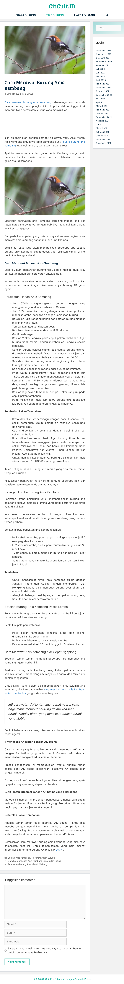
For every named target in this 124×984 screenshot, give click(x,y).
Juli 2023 (100, 69)
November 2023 (103, 54)
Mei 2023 (100, 76)
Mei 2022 (100, 98)
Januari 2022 (102, 113)
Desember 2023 (103, 50)
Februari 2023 (102, 84)
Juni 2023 (100, 72)
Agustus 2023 (102, 65)
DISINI (59, 849)
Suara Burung (25, 15)
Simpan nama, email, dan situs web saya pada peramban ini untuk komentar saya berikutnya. (44, 950)
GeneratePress (82, 979)
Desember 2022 (103, 87)
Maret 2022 (101, 106)
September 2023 (104, 61)
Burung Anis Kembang (19, 857)
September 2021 (104, 117)
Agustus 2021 (102, 121)
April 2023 (101, 80)
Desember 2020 (103, 139)
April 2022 (101, 102)
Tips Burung (55, 15)
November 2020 (103, 143)
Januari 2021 (102, 135)
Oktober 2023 (102, 58)
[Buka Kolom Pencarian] (107, 15)
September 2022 (104, 95)
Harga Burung (84, 15)
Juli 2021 (100, 124)
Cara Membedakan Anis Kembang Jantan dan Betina (34, 861)
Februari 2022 (102, 110)
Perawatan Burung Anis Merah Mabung (27, 864)
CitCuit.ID (62, 6)
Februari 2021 (102, 132)
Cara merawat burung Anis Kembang (28, 102)
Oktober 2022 (102, 91)
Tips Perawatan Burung (43, 857)
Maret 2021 (101, 128)
